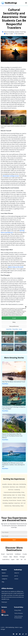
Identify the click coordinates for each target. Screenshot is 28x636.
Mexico (18, 346)
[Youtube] (20, 634)
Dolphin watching (7, 495)
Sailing (23, 500)
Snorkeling (5, 503)
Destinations (5, 576)
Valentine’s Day (8, 505)
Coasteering (17, 489)
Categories (4, 578)
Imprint (20, 329)
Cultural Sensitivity (9, 32)
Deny (14, 322)
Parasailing (5, 500)
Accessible (4, 484)
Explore (4, 573)
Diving (22, 492)
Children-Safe (22, 487)
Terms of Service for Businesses (18, 617)
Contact (16, 578)
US (25, 559)
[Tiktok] (23, 634)
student (17, 32)
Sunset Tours (17, 503)
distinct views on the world (15, 267)
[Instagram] (26, 634)
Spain (12, 559)
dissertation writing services (11, 176)
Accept (14, 318)
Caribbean (18, 554)
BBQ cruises (16, 484)
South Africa (5, 559)
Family (19, 495)
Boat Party (12, 487)
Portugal (22, 557)
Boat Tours (10, 489)
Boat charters (6, 487)
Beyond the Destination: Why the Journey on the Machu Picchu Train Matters (12, 435)
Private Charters (12, 500)
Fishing (23, 495)
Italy (10, 557)
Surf (24, 503)
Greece (5, 557)
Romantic (19, 500)
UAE (17, 338)
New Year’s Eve (20, 497)
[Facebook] (13, 634)
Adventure (10, 484)
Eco (16, 495)
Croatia (25, 554)
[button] (26, 307)
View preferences (14, 326)
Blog (3, 581)
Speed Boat (11, 503)
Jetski (5, 497)
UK (3, 338)
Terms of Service (18, 613)
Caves (17, 487)
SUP (22, 503)
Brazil (4, 346)
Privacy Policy (15, 329)
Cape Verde (9, 554)
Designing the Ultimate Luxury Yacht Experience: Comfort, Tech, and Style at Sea (13, 464)
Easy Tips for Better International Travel (13, 381)
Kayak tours (9, 497)
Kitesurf (15, 497)
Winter (22, 505)
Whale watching (16, 505)
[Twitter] (16, 634)
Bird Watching (22, 484)
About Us (16, 573)
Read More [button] (5, 383)
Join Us (16, 576)
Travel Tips (23, 32)
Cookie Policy (9, 329)
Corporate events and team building (12, 492)
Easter (13, 495)
